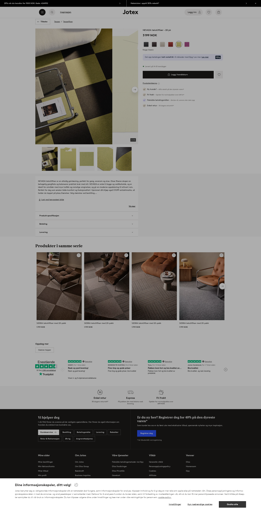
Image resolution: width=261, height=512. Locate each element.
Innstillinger (175, 504)
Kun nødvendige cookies (200, 504)
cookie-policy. (164, 497)
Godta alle (232, 504)
